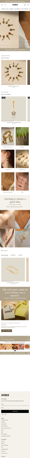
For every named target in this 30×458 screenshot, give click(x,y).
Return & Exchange (4, 445)
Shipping (2, 443)
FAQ (2, 447)
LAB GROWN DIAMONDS (5, 436)
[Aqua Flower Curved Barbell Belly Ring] (13, 108)
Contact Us (3, 451)
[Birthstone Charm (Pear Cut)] (13, 72)
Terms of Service (4, 453)
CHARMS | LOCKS (4, 420)
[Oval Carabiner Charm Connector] (13, 269)
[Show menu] (2, 5)
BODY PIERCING (4, 426)
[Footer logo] (5, 395)
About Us (3, 441)
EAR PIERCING (4, 424)
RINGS (2, 430)
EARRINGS (3, 422)
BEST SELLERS (4, 434)
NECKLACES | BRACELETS (6, 428)
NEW (2, 432)
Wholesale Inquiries (4, 449)
